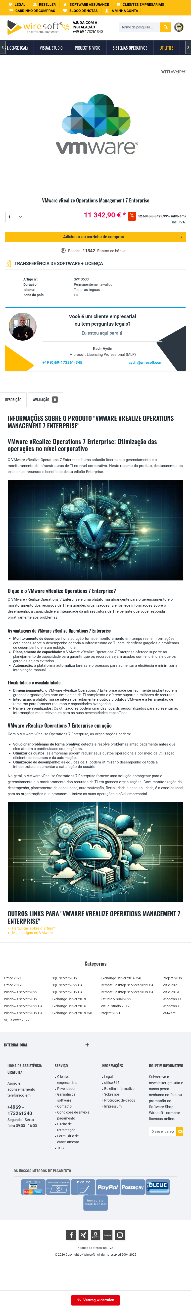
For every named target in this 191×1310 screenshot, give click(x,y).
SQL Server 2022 (17, 1020)
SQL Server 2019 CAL (68, 992)
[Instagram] (120, 1235)
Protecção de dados (119, 1100)
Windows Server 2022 (20, 992)
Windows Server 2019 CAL (24, 1013)
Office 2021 (13, 978)
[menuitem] (32, 11)
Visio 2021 (171, 985)
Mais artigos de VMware (32, 933)
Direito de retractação (66, 1127)
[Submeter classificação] (95, 206)
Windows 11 (172, 999)
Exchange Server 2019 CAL (72, 1013)
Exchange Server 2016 (69, 1006)
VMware (169, 1013)
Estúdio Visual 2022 (116, 999)
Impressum (113, 1106)
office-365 (112, 1083)
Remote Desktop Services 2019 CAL (128, 992)
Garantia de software (66, 1097)
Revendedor (66, 1089)
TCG (60, 1148)
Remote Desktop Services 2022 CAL (128, 985)
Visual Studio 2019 (115, 1006)
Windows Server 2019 (20, 999)
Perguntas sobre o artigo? (33, 928)
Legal (108, 1077)
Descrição (13, 399)
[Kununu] (108, 1235)
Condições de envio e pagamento (73, 1115)
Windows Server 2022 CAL (24, 1006)
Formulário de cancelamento (68, 1139)
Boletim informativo (119, 1089)
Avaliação (44, 399)
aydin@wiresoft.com (145, 362)
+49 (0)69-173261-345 (62, 362)
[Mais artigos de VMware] (173, 72)
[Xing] (83, 1235)
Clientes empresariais (67, 1080)
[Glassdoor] (95, 1235)
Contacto (64, 1106)
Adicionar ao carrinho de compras (93, 236)
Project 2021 (110, 1013)
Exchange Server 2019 (69, 999)
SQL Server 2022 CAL (68, 985)
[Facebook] (71, 1235)
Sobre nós (112, 1094)
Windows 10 (172, 1006)
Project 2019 (172, 978)
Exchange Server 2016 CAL (121, 978)
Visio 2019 (171, 992)
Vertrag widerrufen (98, 1300)
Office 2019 (13, 985)
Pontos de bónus (111, 251)
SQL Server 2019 (64, 978)
